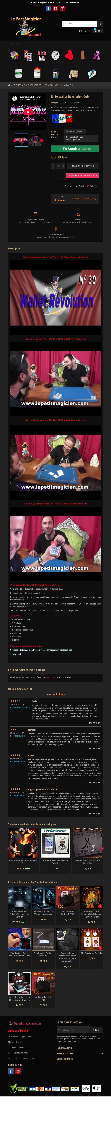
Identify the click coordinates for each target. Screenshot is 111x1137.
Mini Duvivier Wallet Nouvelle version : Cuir (19, 954)
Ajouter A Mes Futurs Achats (82, 175)
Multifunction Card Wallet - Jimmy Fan (87, 861)
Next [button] (102, 848)
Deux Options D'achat (54, 134)
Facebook (48, 8)
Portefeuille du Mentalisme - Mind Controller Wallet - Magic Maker (67, 957)
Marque (54, 103)
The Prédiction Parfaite (91, 953)
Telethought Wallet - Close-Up (43, 954)
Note (61, 196)
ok (97, 1030)
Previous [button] (9, 848)
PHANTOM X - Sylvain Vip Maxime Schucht (43, 912)
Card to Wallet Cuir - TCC (44, 998)
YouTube (55, 8)
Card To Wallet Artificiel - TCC (67, 912)
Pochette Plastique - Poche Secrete (55, 861)
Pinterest (93, 186)
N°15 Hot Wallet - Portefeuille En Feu (23, 861)
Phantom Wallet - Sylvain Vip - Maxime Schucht (19, 914)
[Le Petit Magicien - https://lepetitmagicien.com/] (26, 27)
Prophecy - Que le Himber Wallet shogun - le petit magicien (91, 914)
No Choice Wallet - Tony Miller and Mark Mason (19, 998)
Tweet (81, 186)
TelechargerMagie (62, 8)
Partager (68, 186)
